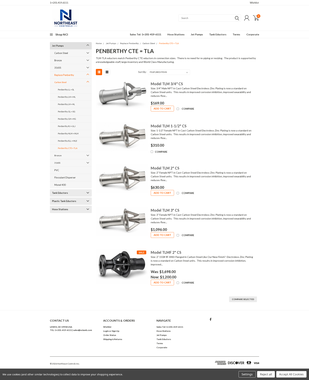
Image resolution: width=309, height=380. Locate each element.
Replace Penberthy (64, 75)
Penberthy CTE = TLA (67, 148)
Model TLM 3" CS (165, 210)
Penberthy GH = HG (67, 119)
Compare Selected (243, 299)
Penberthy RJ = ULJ (66, 126)
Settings (247, 374)
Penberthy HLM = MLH (68, 133)
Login (106, 331)
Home (99, 43)
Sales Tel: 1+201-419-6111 (145, 34)
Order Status (109, 335)
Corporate (252, 34)
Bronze (58, 60)
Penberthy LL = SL (66, 89)
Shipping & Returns (112, 339)
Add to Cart (162, 108)
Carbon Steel (61, 53)
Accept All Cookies (291, 374)
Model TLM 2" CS (165, 168)
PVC (56, 170)
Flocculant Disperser (65, 177)
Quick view (122, 99)
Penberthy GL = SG (66, 111)
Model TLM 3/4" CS (167, 84)
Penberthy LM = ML (67, 97)
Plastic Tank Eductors (64, 201)
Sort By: (142, 72)
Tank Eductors (217, 34)
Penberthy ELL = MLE (67, 141)
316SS (57, 67)
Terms (236, 34)
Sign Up (115, 331)
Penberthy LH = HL (66, 104)
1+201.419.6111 (59, 2)
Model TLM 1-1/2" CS (169, 126)
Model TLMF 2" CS (166, 252)
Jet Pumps (197, 34)
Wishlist (254, 2)
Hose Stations (176, 34)
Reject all (266, 374)
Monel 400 (60, 184)
